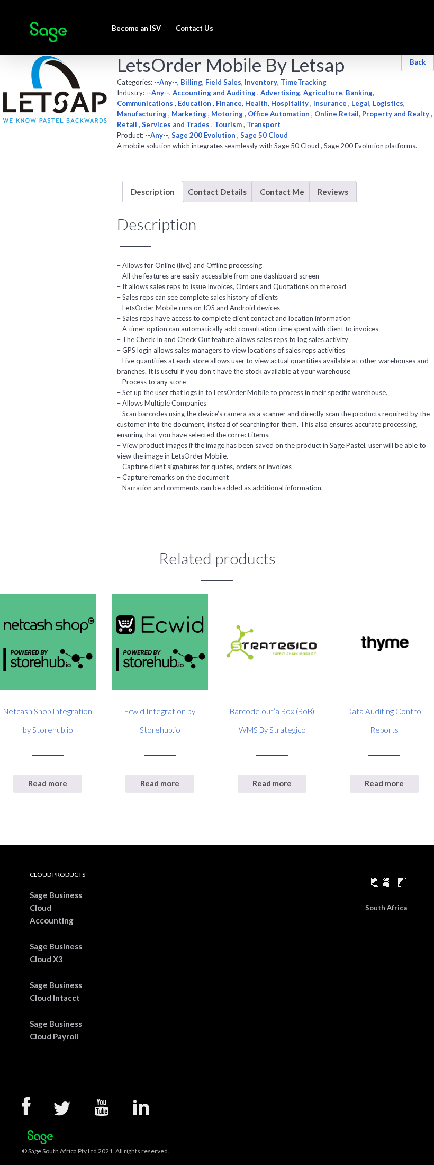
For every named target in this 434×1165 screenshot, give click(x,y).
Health (256, 103)
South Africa (386, 907)
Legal (360, 103)
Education (195, 103)
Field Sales (223, 82)
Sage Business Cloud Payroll (56, 1030)
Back (418, 62)
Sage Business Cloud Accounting (56, 907)
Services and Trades (176, 124)
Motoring (228, 114)
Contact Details (217, 191)
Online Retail (336, 114)
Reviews (333, 191)
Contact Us (194, 28)
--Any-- (165, 82)
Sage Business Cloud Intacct (56, 991)
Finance (229, 103)
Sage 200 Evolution (204, 135)
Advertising (280, 92)
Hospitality (290, 103)
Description (153, 191)
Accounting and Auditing (215, 92)
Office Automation (279, 114)
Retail (128, 124)
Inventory (261, 82)
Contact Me (282, 191)
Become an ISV (136, 28)
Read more (47, 783)
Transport (264, 124)
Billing (191, 82)
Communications (146, 103)
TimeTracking (304, 82)
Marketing (189, 114)
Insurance (330, 103)
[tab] (152, 191)
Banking (359, 92)
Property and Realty (396, 114)
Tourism (228, 124)
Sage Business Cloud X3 (56, 953)
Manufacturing (142, 114)
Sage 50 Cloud (264, 135)
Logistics (388, 103)
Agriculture (322, 92)
